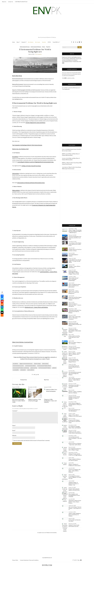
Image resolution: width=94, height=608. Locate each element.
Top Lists (44, 42)
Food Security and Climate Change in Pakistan (74, 348)
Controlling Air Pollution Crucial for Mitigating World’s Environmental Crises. (35, 162)
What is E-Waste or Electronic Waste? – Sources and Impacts (75, 305)
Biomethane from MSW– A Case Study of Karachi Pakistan (74, 386)
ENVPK (63, 153)
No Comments (38, 54)
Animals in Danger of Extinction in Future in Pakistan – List (73, 484)
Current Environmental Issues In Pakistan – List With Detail (75, 438)
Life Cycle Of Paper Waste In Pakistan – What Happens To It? (75, 508)
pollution (54, 367)
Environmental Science (36, 46)
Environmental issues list (18, 365)
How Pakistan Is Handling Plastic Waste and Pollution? (75, 427)
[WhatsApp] (2, 309)
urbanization (23, 369)
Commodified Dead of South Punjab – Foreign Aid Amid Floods (75, 261)
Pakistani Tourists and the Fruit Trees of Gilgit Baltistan (75, 454)
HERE (65, 78)
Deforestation (15, 173)
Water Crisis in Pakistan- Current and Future (22, 342)
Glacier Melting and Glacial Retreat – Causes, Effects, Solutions (74, 380)
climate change (37, 363)
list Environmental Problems (45, 367)
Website (14, 435)
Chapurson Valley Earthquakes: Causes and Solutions (50, 401)
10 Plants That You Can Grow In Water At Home (75, 250)
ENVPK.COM (47, 565)
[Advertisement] (47, 26)
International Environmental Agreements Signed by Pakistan (75, 373)
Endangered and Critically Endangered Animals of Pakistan (74, 398)
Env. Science (30, 42)
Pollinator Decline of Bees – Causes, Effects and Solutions (75, 432)
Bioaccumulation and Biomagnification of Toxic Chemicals (74, 495)
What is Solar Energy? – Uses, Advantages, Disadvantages (74, 279)
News (18, 42)
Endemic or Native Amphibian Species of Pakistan (75, 392)
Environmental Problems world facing (21, 367)
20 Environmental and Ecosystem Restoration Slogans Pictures (74, 360)
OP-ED (49, 42)
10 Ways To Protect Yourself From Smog (31, 165)
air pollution (15, 363)
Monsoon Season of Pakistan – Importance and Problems (75, 444)
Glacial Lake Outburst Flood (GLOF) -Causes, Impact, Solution (75, 502)
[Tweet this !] (2, 298)
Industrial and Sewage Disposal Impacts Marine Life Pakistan (75, 324)
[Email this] (2, 312)
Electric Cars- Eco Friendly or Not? (20, 148)
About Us (4, 1)
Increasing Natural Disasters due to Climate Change (75, 449)
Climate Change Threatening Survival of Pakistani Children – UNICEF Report (75, 231)
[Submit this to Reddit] (2, 304)
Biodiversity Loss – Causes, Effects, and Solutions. (36, 307)
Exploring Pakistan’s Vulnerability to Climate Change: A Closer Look (74, 273)
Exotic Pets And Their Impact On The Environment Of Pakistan (75, 298)
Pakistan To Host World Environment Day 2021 (74, 526)
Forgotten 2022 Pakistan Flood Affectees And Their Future (74, 421)
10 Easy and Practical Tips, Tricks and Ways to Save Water (74, 337)
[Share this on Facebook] (2, 296)
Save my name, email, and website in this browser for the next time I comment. (31, 440)
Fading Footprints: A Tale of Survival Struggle (34, 400)
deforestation (45, 363)
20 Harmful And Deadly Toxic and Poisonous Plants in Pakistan (75, 311)
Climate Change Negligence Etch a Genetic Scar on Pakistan (75, 515)
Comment (15, 410)
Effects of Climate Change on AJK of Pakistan (75, 343)
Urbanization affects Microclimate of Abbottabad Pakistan (75, 331)
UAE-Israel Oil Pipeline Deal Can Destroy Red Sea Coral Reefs (75, 238)
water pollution (30, 369)
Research (24, 42)
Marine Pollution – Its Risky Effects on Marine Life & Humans (75, 354)
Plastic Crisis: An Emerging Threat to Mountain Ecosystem (74, 318)
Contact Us (10, 1)
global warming (34, 367)
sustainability (16, 369)
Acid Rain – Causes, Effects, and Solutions (74, 267)
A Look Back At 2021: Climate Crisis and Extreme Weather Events (75, 244)
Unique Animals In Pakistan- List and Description (75, 460)
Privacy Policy (15, 560)
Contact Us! (67, 89)
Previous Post (23, 379)
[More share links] (2, 315)
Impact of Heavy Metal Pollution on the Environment (75, 415)
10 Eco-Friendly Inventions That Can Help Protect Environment (74, 286)
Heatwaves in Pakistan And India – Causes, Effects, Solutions (74, 471)
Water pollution (16, 190)
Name (14, 425)
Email (14, 430)
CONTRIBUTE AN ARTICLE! (21, 1)
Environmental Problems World (44, 365)
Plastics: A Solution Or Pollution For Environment (74, 465)
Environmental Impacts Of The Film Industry (74, 410)
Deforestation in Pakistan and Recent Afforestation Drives (31, 182)
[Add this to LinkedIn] (2, 307)
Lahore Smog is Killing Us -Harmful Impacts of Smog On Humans (75, 404)
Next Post (46, 379)
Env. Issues (37, 42)
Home (13, 42)
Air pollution (15, 156)
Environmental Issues (25, 46)
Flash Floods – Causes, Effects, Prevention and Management (74, 292)
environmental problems (30, 365)
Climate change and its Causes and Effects (35, 122)
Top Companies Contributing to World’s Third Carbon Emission (27, 145)
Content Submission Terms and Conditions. (29, 560)
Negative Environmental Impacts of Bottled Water (74, 489)
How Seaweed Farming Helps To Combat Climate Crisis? (18, 401)
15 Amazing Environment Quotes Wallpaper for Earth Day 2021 (75, 477)
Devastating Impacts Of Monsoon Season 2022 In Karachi (74, 367)
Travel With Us (56, 42)
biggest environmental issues (26, 363)
